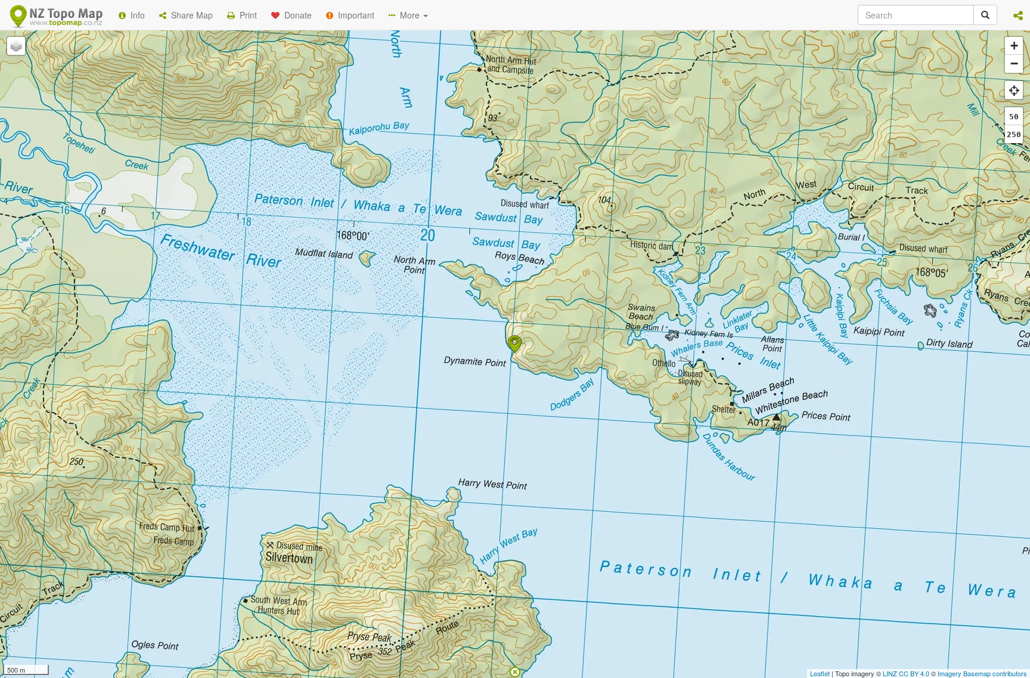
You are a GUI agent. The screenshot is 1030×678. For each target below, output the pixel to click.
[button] (1018, 15)
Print (246, 15)
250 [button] (1014, 134)
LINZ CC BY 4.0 (906, 673)
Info (135, 15)
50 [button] (1014, 116)
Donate (296, 15)
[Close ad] (515, 671)
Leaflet (820, 673)
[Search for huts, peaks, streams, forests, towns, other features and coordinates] (985, 15)
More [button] (408, 15)
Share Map (189, 15)
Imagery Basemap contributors (982, 673)
